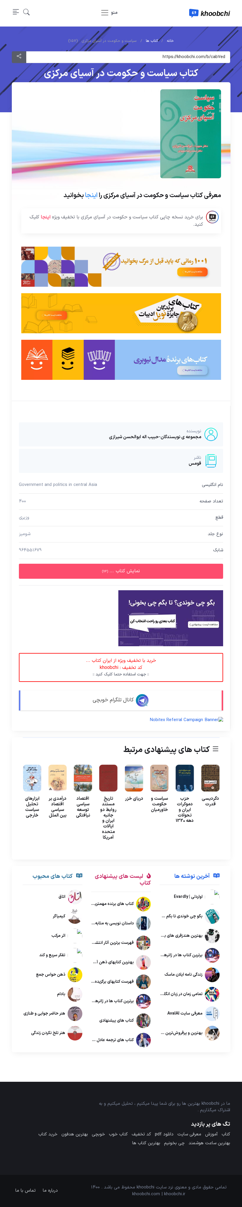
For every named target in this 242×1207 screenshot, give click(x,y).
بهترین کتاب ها (146, 1143)
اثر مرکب (58, 936)
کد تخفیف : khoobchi (121, 667)
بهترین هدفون (74, 1134)
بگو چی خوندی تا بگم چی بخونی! (173, 917)
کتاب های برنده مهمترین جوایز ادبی (103, 904)
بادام (61, 994)
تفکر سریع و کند (52, 955)
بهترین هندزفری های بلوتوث (177, 936)
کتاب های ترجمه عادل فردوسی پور (105, 1040)
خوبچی (98, 1134)
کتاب (226, 1134)
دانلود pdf (164, 1134)
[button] (26, 13)
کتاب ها (152, 41)
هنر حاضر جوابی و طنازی (44, 1014)
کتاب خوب (118, 1134)
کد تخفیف (141, 1134)
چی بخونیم (174, 1143)
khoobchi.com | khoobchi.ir (158, 1194)
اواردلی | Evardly (188, 897)
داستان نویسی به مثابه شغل (109, 923)
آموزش (211, 1134)
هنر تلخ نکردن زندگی (48, 1033)
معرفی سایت (189, 1134)
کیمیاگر (59, 917)
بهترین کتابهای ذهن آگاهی (110, 962)
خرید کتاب (48, 1134)
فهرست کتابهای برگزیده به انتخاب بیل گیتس (96, 982)
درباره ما (50, 1190)
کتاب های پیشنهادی (116, 1021)
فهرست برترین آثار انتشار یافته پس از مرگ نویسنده (91, 943)
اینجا (91, 195)
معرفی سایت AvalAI (184, 1014)
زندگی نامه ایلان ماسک (183, 975)
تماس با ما (25, 1190)
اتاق (61, 897)
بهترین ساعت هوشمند (209, 1143)
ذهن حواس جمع (50, 975)
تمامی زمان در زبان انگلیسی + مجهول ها (167, 994)
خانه (170, 41)
